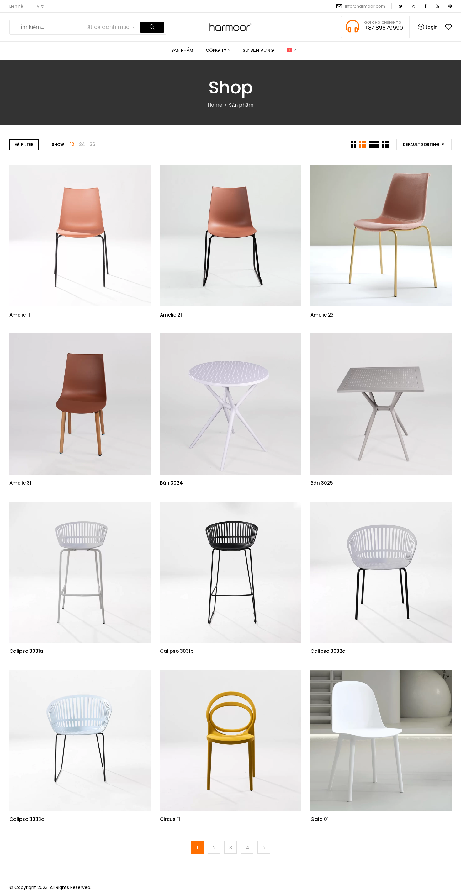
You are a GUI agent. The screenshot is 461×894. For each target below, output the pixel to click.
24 (82, 144)
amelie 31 (20, 483)
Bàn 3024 (171, 483)
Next (263, 847)
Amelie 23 (322, 314)
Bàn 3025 (321, 483)
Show (58, 144)
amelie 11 (19, 314)
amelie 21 (171, 314)
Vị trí (41, 6)
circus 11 (170, 819)
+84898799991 (384, 28)
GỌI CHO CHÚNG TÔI (383, 22)
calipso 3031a (26, 651)
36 (92, 144)
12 (72, 144)
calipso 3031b (176, 651)
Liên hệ (16, 6)
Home (215, 105)
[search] (152, 27)
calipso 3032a (328, 651)
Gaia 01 (319, 819)
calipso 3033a (27, 819)
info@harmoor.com (365, 6)
